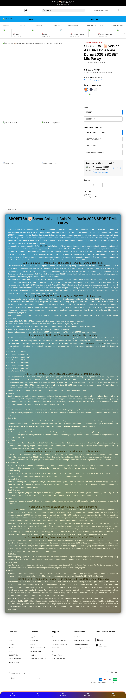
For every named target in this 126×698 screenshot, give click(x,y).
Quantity (87, 180)
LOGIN (38, 696)
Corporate (34, 640)
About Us (77, 637)
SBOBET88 (21, 26)
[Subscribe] (39, 678)
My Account (56, 637)
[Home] (37, 10)
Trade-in (33, 655)
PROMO (12, 696)
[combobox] (63, 10)
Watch (11, 648)
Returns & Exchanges (59, 644)
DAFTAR (94, 19)
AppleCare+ (35, 637)
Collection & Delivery (59, 640)
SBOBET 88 (90, 119)
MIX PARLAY (55, 26)
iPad (10, 640)
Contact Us (56, 648)
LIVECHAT (113, 696)
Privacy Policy (57, 655)
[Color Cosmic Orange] (86, 90)
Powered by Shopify (111, 682)
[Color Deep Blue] (91, 89)
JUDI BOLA (38, 26)
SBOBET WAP (118, 26)
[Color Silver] (95, 89)
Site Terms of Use (58, 659)
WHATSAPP (88, 696)
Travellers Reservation (38, 659)
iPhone (11, 644)
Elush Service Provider (38, 648)
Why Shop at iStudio (81, 644)
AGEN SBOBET (14, 662)
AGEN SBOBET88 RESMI (95, 152)
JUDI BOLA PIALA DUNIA (96, 26)
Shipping (96, 72)
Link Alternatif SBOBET (94, 343)
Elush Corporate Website (82, 648)
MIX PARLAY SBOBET (93, 139)
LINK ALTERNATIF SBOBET (95, 132)
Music (11, 651)
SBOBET (6, 26)
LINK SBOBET (73, 26)
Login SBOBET (13, 509)
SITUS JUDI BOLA (15, 659)
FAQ (53, 651)
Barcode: (97, 62)
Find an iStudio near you (82, 640)
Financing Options (37, 651)
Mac (10, 637)
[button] (6, 26)
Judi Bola (101, 266)
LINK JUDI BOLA (92, 146)
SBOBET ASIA (13, 655)
